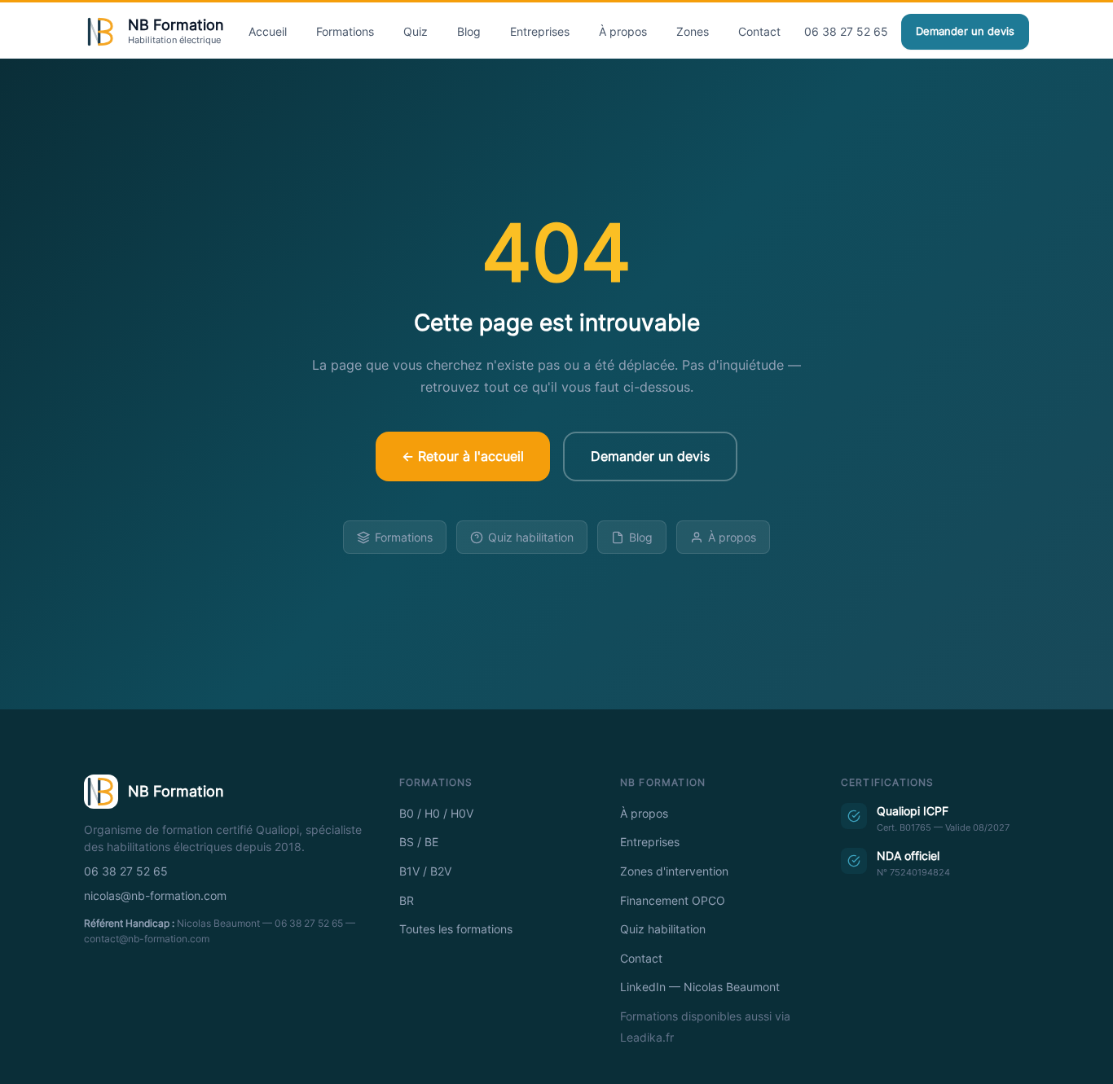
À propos (623, 31)
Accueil (268, 31)
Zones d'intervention (674, 871)
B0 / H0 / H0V (436, 813)
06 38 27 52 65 (846, 31)
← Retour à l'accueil (463, 456)
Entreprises (540, 31)
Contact (759, 31)
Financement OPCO (672, 900)
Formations (345, 31)
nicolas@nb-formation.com (155, 895)
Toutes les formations (456, 929)
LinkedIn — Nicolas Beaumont (700, 987)
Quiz (415, 31)
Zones (692, 31)
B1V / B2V (425, 871)
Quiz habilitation (531, 537)
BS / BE (418, 842)
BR (406, 900)
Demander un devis (965, 31)
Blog (469, 31)
